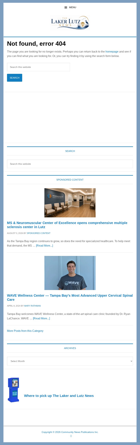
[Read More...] (44, 245)
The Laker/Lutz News (70, 23)
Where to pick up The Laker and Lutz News (59, 396)
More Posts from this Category (25, 330)
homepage (112, 51)
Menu (72, 7)
